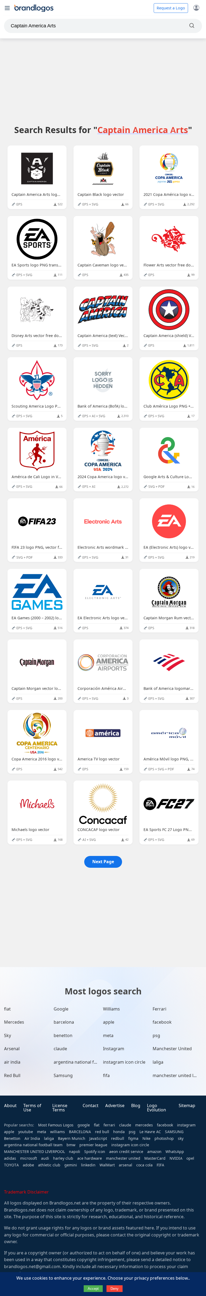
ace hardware (89, 1158)
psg (156, 1035)
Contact (90, 1105)
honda (119, 1131)
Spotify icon (94, 1151)
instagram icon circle (124, 1062)
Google (61, 1009)
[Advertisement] (103, 81)
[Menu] (7, 8)
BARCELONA (80, 1131)
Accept (93, 1289)
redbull (117, 1138)
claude (60, 1049)
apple (108, 1022)
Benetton (12, 1138)
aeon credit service (126, 1151)
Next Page (103, 862)
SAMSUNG (174, 1131)
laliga (158, 1062)
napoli (74, 1151)
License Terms (59, 1108)
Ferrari (159, 1009)
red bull (102, 1131)
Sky (7, 1035)
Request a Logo (171, 8)
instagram (186, 1125)
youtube (25, 1131)
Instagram (113, 1049)
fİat (97, 1125)
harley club (63, 1158)
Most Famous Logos (55, 1125)
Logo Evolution (156, 1108)
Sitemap (187, 1105)
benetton (63, 1035)
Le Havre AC (150, 1131)
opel (190, 1158)
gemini (70, 1165)
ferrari (109, 1125)
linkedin (88, 1165)
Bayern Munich (71, 1138)
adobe (28, 1165)
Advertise (114, 1105)
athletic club (49, 1165)
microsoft (28, 1158)
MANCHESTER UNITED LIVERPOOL (34, 1151)
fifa (106, 1075)
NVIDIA (176, 1158)
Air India (32, 1138)
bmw (71, 1145)
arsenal (125, 1165)
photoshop (164, 1138)
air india (12, 1062)
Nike (146, 1138)
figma (133, 1138)
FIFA (160, 1165)
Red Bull (12, 1075)
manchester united (123, 1158)
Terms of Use (32, 1108)
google (84, 1125)
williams (57, 1131)
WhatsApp (174, 1151)
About (10, 1105)
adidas (10, 1158)
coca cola (144, 1165)
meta (108, 1035)
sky (180, 1138)
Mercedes (14, 1022)
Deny (115, 1289)
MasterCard (154, 1158)
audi (45, 1158)
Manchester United (172, 1049)
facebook (162, 1022)
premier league (93, 1145)
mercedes (144, 1125)
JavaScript (98, 1138)
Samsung (63, 1075)
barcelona (64, 1022)
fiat (7, 1009)
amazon (154, 1151)
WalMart (107, 1165)
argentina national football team (87, 1062)
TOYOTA (11, 1165)
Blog (135, 1105)
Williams (111, 1009)
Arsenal (12, 1049)
